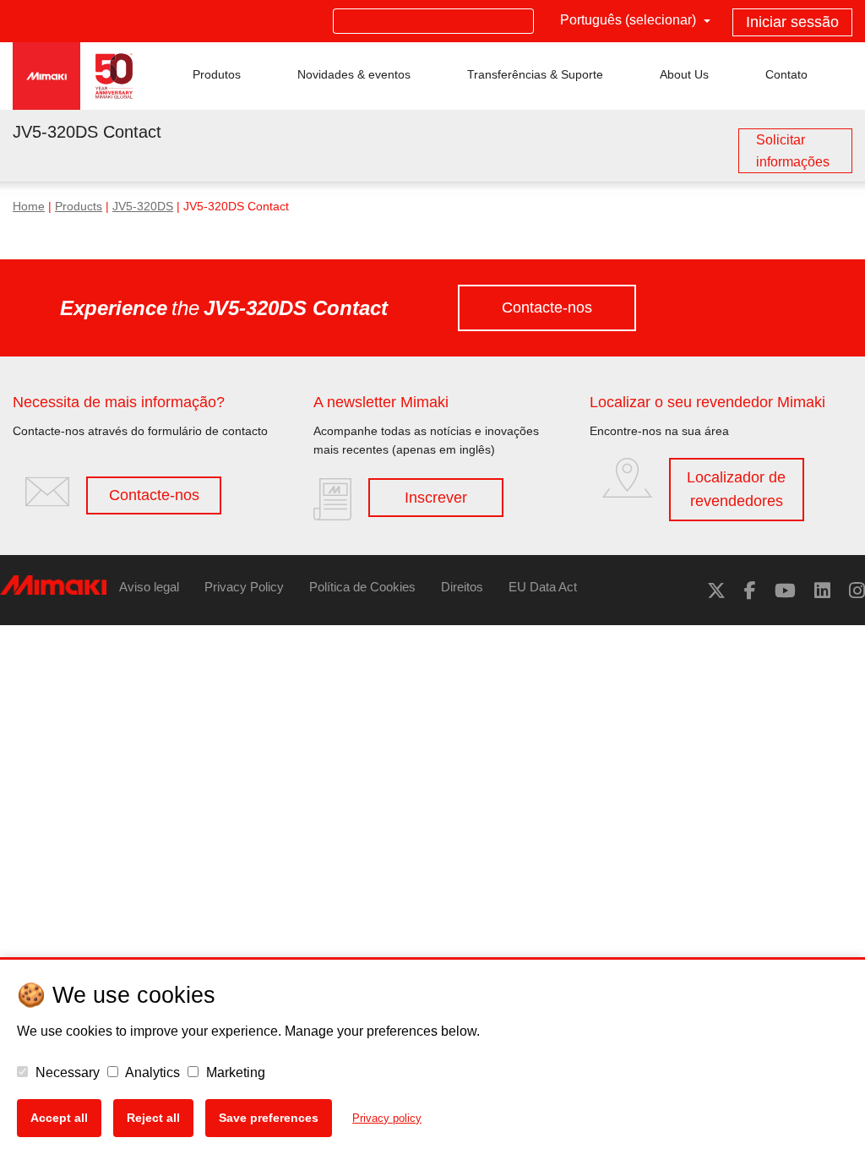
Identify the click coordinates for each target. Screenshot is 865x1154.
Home (29, 206)
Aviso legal (149, 587)
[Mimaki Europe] (716, 591)
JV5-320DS (142, 206)
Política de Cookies (362, 587)
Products (78, 206)
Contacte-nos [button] (547, 307)
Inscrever (436, 497)
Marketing (234, 1072)
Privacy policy (387, 1118)
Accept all (59, 1117)
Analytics (151, 1072)
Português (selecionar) (629, 20)
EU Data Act (543, 587)
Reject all (153, 1117)
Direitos (462, 587)
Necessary (66, 1072)
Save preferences (268, 1117)
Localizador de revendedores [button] (736, 489)
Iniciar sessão (792, 22)
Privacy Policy (244, 587)
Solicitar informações (793, 151)
